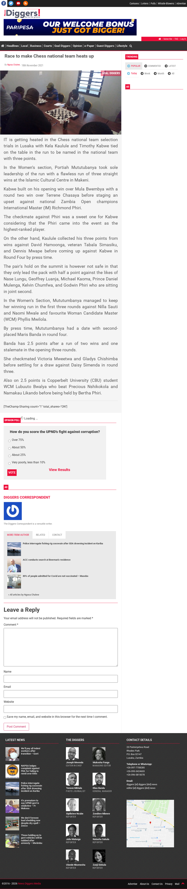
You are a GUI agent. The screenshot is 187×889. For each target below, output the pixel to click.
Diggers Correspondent (27, 497)
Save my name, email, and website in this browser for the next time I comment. (57, 716)
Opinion (77, 46)
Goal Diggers (62, 46)
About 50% (19, 447)
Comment (11, 624)
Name (7, 671)
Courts (48, 46)
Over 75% (18, 440)
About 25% (19, 455)
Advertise (181, 3)
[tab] (18, 535)
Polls (153, 3)
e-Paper (89, 46)
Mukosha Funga (101, 762)
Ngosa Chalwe (13, 64)
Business (35, 46)
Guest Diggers (105, 46)
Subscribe (167, 39)
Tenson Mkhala (74, 788)
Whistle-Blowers (166, 3)
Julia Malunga (73, 839)
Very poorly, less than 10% (28, 462)
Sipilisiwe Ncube (74, 813)
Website (9, 701)
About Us (144, 883)
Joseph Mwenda (74, 762)
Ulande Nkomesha (75, 864)
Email (7, 686)
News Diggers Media (29, 883)
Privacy (168, 883)
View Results (59, 470)
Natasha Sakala (101, 839)
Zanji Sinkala (99, 864)
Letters (144, 3)
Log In (183, 39)
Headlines (13, 46)
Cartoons (134, 3)
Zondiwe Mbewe (101, 813)
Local (24, 46)
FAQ (176, 39)
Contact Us (157, 883)
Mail (177, 883)
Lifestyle (122, 46)
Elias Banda (99, 788)
